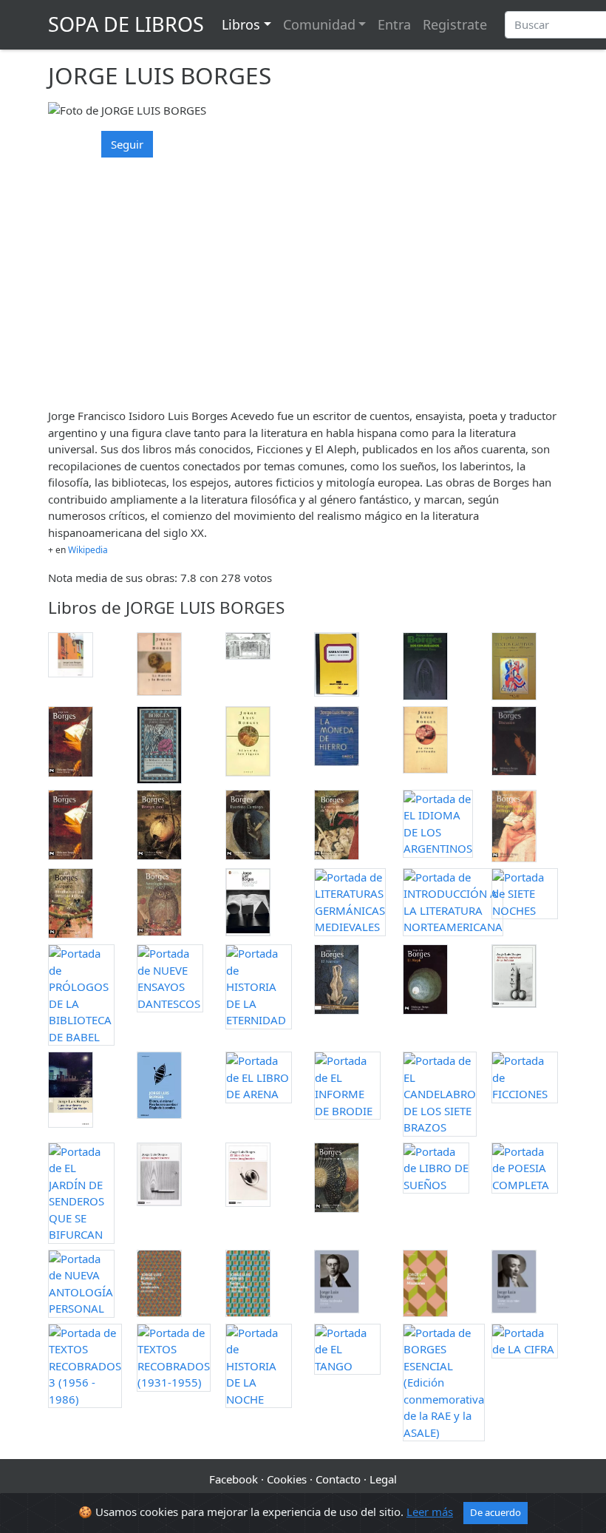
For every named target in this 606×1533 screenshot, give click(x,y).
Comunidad (319, 24)
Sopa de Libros (126, 24)
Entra (394, 24)
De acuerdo (495, 1512)
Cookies (287, 1479)
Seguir (127, 144)
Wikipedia (88, 550)
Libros (241, 24)
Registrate (455, 24)
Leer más (429, 1511)
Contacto (338, 1479)
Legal (383, 1479)
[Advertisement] (303, 292)
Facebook (233, 1479)
